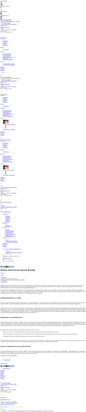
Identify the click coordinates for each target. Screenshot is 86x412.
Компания (3, 38)
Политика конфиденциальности (7, 404)
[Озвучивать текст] (1, 16)
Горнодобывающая (7, 55)
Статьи (2, 69)
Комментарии (7, 359)
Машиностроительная (7, 59)
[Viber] (8, 266)
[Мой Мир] (5, 266)
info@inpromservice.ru (5, 27)
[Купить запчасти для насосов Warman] (13, 279)
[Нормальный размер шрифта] (1, 3)
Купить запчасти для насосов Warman (9, 355)
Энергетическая (6, 56)
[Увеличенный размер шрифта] (2, 5)
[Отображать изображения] (1, 12)
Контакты (3, 70)
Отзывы (4, 44)
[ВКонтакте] (1, 266)
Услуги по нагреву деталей (9, 63)
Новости (2, 67)
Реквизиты (5, 45)
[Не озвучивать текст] (1, 18)
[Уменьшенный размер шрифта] (1, 2)
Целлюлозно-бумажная (8, 57)
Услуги (2, 61)
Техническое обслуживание (9, 64)
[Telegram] (3, 72)
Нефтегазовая (6, 58)
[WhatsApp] (10, 266)
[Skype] (12, 266)
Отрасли (2, 51)
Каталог (2, 47)
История (5, 41)
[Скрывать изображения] (1, 14)
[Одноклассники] (3, 266)
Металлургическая (7, 53)
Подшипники (6, 49)
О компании (5, 40)
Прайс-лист (5, 43)
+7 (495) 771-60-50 (6, 23)
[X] (6, 266)
